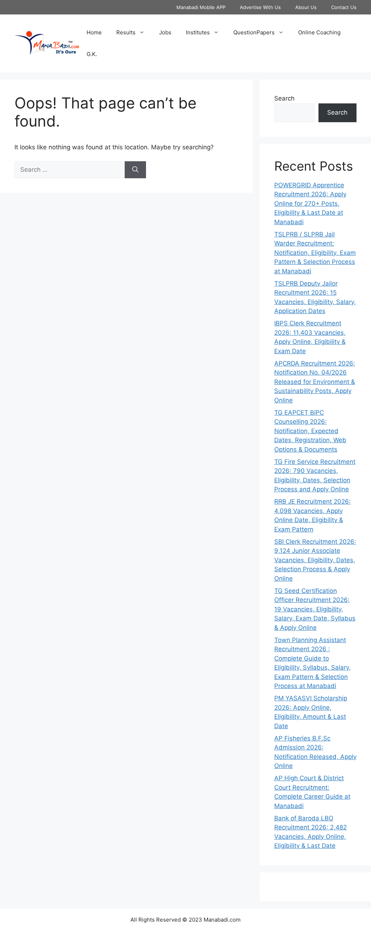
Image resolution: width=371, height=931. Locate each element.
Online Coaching (319, 32)
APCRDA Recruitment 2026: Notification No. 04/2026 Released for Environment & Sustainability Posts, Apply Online (314, 382)
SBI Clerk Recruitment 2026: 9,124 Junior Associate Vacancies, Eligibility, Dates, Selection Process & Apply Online (315, 560)
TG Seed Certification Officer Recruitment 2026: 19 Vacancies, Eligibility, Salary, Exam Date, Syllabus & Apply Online (314, 609)
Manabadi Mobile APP (200, 7)
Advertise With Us (260, 7)
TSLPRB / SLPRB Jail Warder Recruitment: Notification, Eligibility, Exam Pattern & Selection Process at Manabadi (315, 253)
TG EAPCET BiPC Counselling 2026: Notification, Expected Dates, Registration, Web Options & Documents (310, 431)
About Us (306, 7)
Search (284, 98)
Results (126, 32)
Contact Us (344, 7)
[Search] (135, 170)
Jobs (165, 32)
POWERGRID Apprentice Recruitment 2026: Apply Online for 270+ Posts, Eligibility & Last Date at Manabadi (310, 203)
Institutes (198, 32)
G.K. (92, 54)
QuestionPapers (254, 32)
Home (94, 32)
